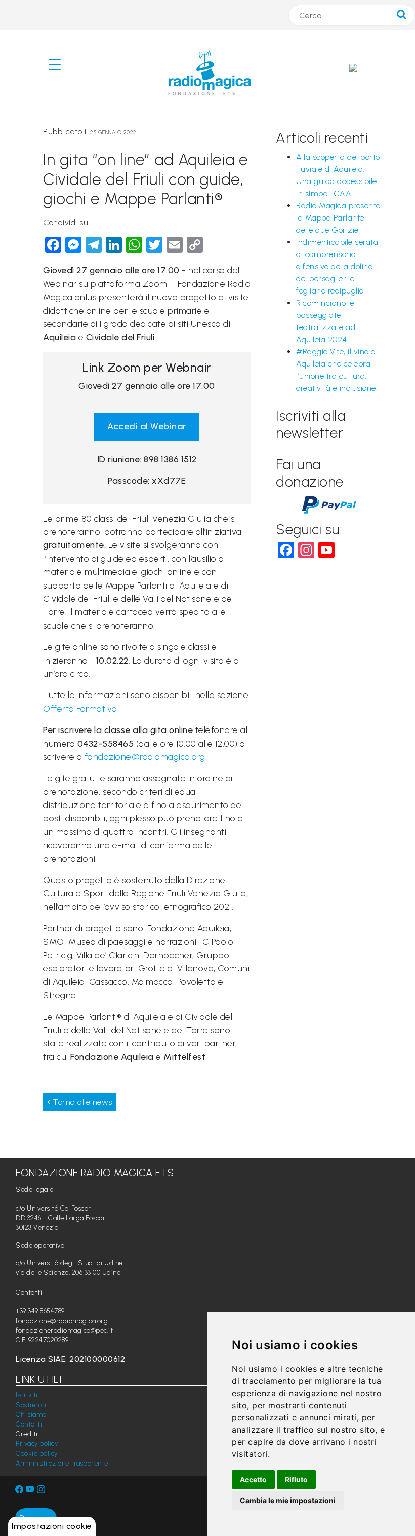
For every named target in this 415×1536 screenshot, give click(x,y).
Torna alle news (81, 1102)
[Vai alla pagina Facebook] (19, 1489)
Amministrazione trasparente (62, 1463)
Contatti (29, 1424)
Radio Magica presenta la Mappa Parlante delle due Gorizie (338, 218)
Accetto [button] (253, 1479)
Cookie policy (37, 1453)
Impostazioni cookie (52, 1526)
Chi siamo (31, 1414)
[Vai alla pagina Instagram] (41, 1489)
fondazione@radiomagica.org (145, 756)
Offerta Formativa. (81, 708)
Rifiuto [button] (296, 1479)
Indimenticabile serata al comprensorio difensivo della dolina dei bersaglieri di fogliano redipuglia (337, 266)
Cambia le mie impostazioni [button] (288, 1500)
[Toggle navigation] (58, 67)
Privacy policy (37, 1443)
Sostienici (31, 1405)
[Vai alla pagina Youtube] (31, 1489)
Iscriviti (27, 1395)
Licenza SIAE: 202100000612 (70, 1359)
